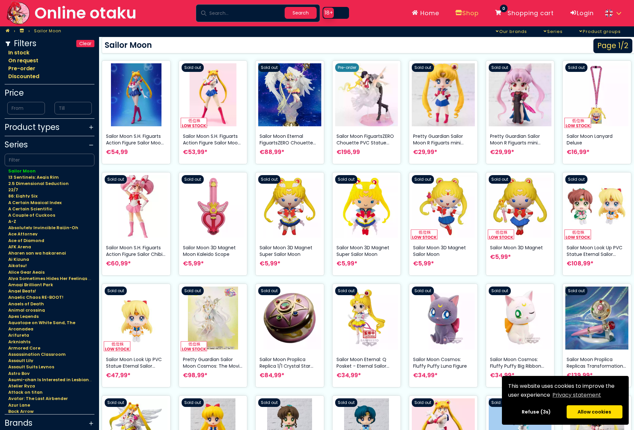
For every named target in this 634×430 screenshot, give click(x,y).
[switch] (336, 13)
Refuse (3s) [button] (536, 412)
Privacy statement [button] (576, 395)
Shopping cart (528, 12)
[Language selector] (613, 13)
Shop (470, 13)
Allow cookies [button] (594, 412)
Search (301, 13)
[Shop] (21, 31)
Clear (85, 43)
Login (585, 13)
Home (428, 13)
